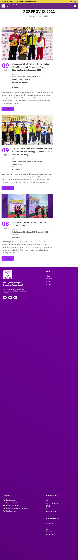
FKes (34, 161)
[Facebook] (5, 297)
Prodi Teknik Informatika (21, 82)
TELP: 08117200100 (7, 1)
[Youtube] (10, 297)
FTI (33, 77)
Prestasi (27, 80)
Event (29, 77)
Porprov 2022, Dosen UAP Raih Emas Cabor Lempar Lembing (30, 223)
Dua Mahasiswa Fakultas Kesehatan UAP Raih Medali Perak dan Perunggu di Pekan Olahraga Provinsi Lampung (32, 151)
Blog (24, 77)
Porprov (38, 77)
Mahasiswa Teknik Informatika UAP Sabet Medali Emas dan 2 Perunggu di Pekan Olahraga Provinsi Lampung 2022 (30, 67)
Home (32, 16)
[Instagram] (15, 297)
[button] (74, 6)
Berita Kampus (17, 77)
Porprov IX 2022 (17, 80)
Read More (7, 109)
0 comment (16, 88)
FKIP (34, 232)
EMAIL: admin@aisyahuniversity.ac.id (26, 1)
